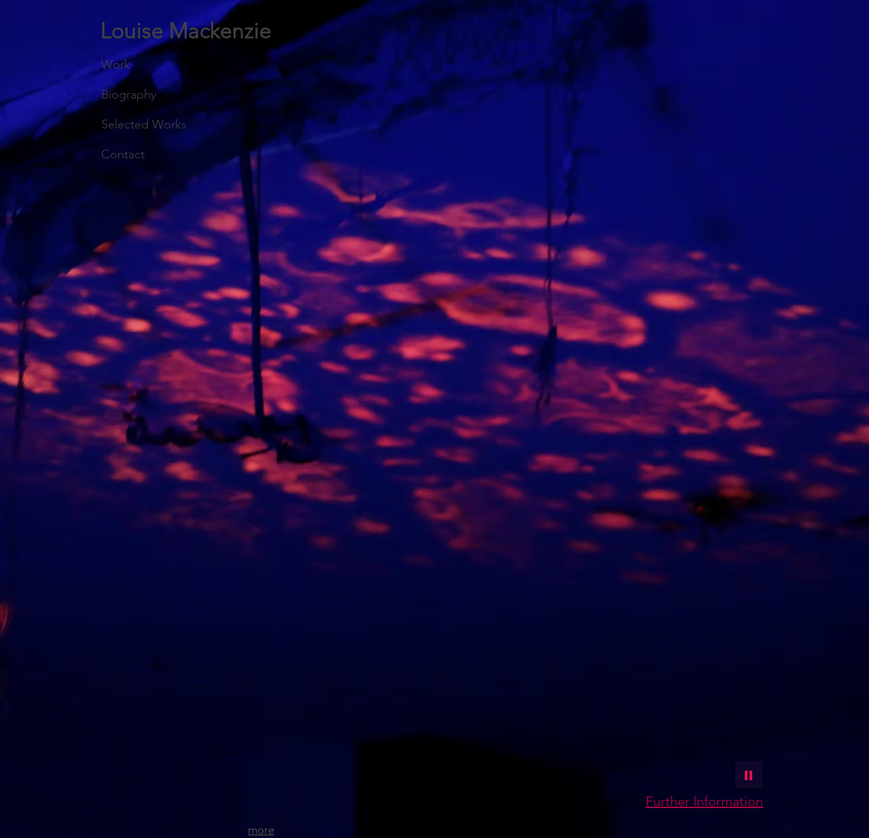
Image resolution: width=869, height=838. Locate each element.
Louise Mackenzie (186, 30)
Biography (128, 94)
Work (115, 64)
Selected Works (144, 124)
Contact (123, 154)
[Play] (748, 774)
